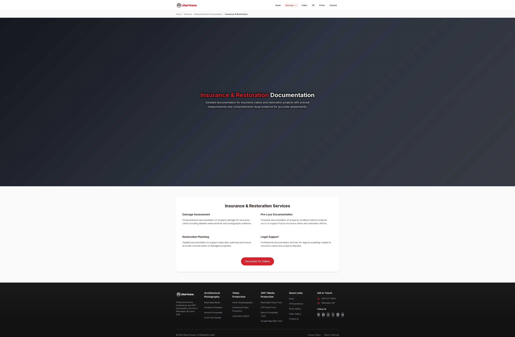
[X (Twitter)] (333, 314)
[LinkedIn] (337, 314)
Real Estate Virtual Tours (271, 302)
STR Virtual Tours (268, 307)
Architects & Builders (213, 307)
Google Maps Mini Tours (271, 321)
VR (313, 5)
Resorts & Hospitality (213, 312)
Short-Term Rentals (212, 317)
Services (290, 5)
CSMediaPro (204, 335)
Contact (333, 5)
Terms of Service (331, 335)
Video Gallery (295, 314)
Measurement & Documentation (208, 14)
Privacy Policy (314, 335)
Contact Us (294, 319)
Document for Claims (257, 261)
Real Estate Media (212, 302)
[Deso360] (342, 314)
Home (278, 5)
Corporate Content (240, 316)
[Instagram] (328, 314)
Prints (322, 5)
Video (304, 5)
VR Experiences (296, 304)
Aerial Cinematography (242, 302)
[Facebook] (323, 314)
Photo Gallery (295, 309)
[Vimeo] (318, 314)
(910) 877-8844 (328, 298)
